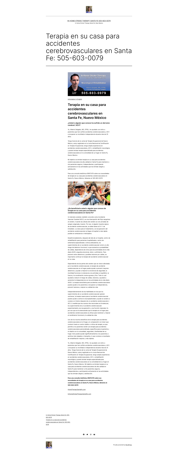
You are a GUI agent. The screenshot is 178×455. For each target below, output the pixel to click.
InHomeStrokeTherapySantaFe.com (79, 394)
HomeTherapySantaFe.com (77, 389)
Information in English (75, 99)
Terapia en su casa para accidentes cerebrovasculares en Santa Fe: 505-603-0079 (58, 422)
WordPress (128, 445)
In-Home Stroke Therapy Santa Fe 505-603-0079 (89, 21)
